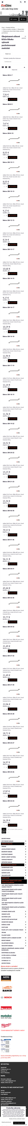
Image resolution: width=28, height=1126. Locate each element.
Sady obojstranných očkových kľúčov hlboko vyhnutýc (13, 886)
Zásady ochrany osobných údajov (17, 1118)
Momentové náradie (7, 922)
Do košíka (13, 99)
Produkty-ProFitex (6, 844)
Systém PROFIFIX (6, 958)
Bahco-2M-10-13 (8, 191)
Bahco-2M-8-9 (8, 104)
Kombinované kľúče (7, 867)
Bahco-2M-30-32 (8, 627)
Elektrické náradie (7, 854)
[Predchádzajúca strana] (3, 832)
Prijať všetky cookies (19, 1123)
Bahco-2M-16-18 (8, 336)
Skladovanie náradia (8, 943)
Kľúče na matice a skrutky (9, 865)
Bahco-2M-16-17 (8, 307)
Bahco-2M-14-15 (8, 278)
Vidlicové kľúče (6, 875)
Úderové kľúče (6, 914)
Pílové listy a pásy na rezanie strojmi (12, 930)
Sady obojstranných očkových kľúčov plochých (13, 903)
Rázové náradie (6, 940)
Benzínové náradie (7, 851)
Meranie (4, 846)
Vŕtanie (4, 932)
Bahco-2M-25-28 (8, 714)
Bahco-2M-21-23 (8, 481)
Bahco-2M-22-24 (8, 801)
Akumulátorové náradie (8, 849)
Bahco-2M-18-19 (8, 394)
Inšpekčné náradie (7, 862)
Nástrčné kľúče (6, 917)
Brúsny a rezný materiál (9, 857)
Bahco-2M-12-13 (8, 220)
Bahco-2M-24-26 (8, 772)
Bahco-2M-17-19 (8, 365)
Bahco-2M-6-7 (8, 75)
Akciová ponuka (5, 838)
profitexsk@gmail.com (10, 1081)
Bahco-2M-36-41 (8, 569)
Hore (4, 829)
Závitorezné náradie (7, 841)
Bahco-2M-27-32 (8, 656)
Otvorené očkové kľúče (8, 911)
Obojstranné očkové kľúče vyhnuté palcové (12, 894)
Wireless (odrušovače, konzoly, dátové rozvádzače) (13, 949)
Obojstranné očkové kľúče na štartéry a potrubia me (13, 908)
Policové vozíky (6, 935)
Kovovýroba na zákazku (8, 952)
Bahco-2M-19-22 (8, 423)
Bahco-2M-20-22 (8, 453)
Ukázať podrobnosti (6, 1122)
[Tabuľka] (9, 67)
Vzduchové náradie (7, 945)
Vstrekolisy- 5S (6, 960)
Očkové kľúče (5, 878)
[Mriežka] (3, 67)
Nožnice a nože (6, 924)
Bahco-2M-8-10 (8, 133)
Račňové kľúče (6, 872)
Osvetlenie (5, 927)
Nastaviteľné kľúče (7, 870)
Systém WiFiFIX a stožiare (9, 955)
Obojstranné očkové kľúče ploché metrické (11, 899)
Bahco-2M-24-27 (8, 743)
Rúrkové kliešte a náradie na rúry (11, 938)
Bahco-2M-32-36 (8, 598)
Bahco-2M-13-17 (8, 249)
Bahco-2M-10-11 (8, 162)
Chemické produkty (7, 859)
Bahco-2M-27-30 (8, 685)
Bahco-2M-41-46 (8, 540)
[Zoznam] (6, 67)
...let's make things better (9, 8)
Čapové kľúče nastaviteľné (9, 919)
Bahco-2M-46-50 (8, 511)
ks (6, 99)
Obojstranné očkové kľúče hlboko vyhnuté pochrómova (12, 881)
